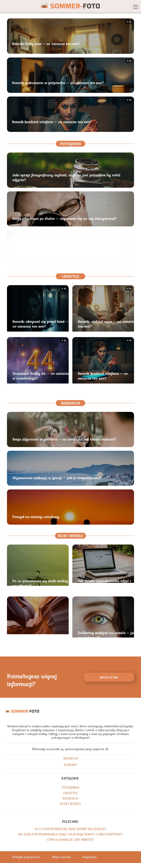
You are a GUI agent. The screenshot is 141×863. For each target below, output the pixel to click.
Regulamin (89, 857)
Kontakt (70, 765)
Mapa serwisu (61, 857)
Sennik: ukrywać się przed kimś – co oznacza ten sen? (40, 324)
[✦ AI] (38, 330)
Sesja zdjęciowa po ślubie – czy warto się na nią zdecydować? (64, 218)
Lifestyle (70, 276)
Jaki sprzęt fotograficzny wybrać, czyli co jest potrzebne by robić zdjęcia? (66, 177)
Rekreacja (70, 403)
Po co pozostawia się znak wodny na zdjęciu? (40, 583)
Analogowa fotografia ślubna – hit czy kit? (48, 257)
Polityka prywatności (26, 857)
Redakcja (70, 759)
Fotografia (70, 143)
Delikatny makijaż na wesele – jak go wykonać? (107, 635)
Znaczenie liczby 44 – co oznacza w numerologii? (40, 376)
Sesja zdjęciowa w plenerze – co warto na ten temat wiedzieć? (64, 439)
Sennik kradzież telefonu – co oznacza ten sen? (52, 122)
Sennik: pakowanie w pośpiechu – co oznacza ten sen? (58, 82)
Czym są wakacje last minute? (37, 637)
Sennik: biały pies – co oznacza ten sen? (46, 43)
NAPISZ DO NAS (109, 677)
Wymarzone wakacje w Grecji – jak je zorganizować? (57, 477)
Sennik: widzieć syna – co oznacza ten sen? (107, 324)
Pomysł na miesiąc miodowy (35, 516)
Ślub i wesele (70, 535)
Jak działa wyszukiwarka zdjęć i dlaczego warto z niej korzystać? (105, 583)
